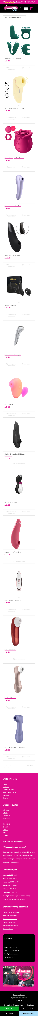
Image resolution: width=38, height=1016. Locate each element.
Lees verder (12, 167)
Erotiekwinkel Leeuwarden (11, 912)
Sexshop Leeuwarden (10, 915)
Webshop (6, 795)
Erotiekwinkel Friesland (10, 925)
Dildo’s (5, 813)
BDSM (5, 821)
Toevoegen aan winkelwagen (12, 68)
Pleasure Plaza (8, 929)
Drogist (5, 827)
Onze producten (8, 790)
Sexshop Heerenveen (10, 919)
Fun (4, 832)
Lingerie (5, 830)
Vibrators (6, 810)
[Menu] (25, 8)
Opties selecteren (20, 463)
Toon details (26, 67)
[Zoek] (20, 8)
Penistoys (6, 816)
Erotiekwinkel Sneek (9, 922)
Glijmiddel (6, 824)
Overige (5, 835)
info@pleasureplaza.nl (11, 954)
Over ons (6, 787)
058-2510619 (10, 957)
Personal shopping (9, 792)
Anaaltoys (6, 818)
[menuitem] (20, 8)
